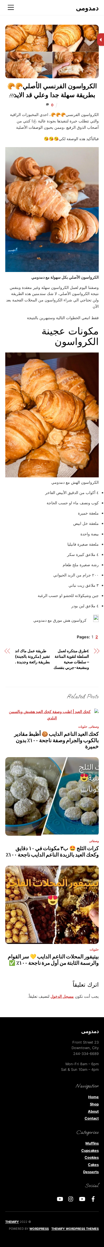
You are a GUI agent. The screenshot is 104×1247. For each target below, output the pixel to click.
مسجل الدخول (62, 996)
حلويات (82, 727)
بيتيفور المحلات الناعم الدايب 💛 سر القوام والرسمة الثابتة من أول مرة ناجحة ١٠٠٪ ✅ (53, 959)
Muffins (92, 1143)
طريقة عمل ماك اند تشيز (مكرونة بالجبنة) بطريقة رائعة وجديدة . (32, 656)
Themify (12, 1222)
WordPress (39, 1229)
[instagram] (71, 1198)
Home (93, 1097)
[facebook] (93, 1198)
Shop (94, 1104)
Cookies (92, 1157)
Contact (92, 1118)
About (93, 1111)
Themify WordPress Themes (75, 1229)
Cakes (93, 1165)
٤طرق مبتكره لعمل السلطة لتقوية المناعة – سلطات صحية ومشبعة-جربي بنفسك (71, 659)
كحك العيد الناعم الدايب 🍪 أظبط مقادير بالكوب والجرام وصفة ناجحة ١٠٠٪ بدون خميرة (56, 740)
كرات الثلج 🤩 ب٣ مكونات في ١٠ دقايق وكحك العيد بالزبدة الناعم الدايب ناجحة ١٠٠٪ (52, 851)
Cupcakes (90, 1150)
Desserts (91, 1172)
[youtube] (82, 1198)
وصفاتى (94, 727)
